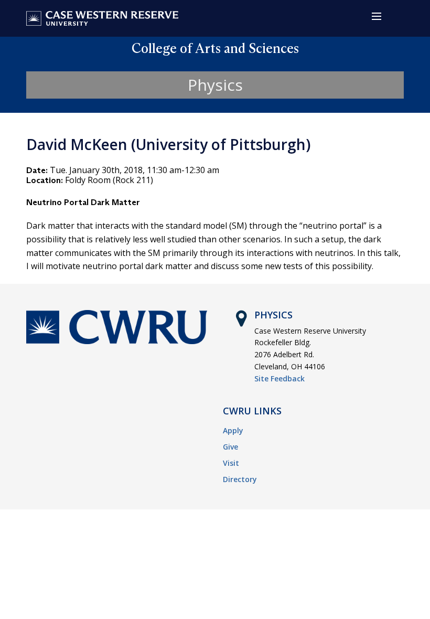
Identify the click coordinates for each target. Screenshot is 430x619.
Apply (233, 430)
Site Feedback (279, 378)
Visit (231, 463)
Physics (215, 84)
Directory (240, 479)
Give (230, 447)
